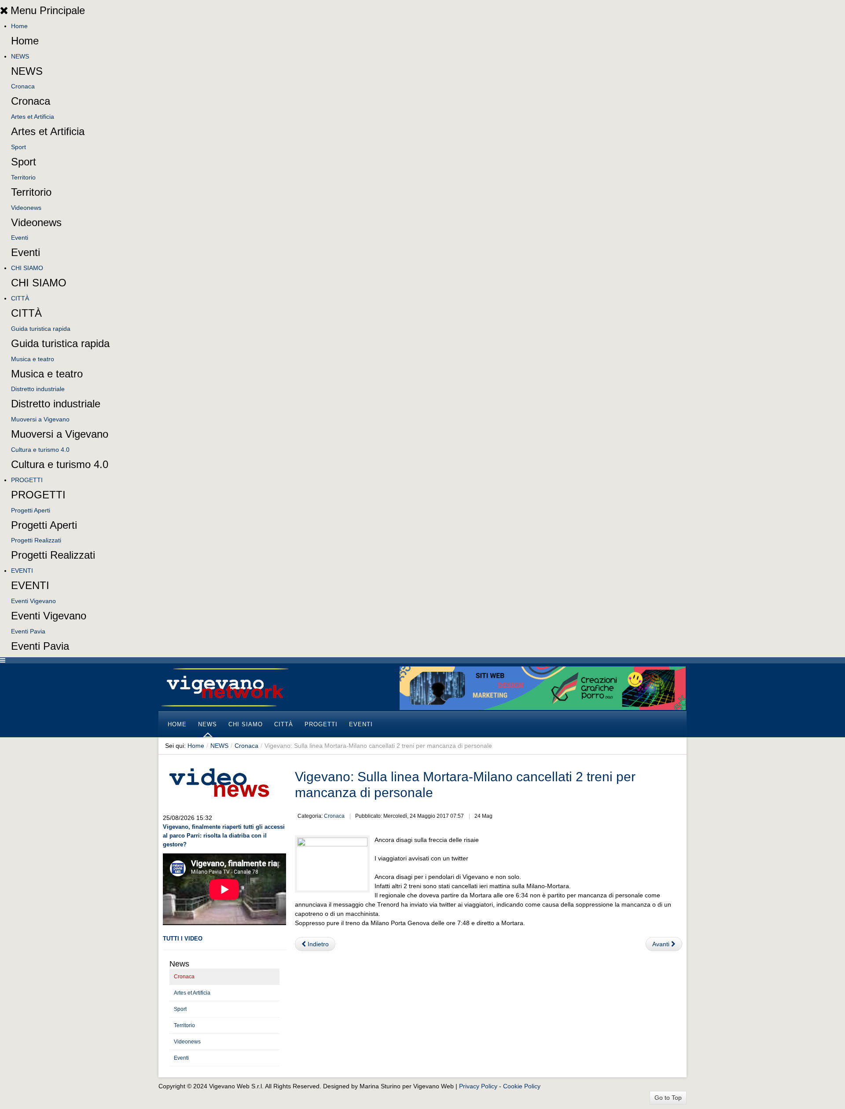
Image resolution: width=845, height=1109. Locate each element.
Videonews (26, 207)
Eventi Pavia (28, 631)
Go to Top (668, 1097)
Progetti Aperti (30, 510)
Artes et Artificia (32, 116)
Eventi (19, 237)
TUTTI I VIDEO (182, 938)
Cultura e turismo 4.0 (40, 449)
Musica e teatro (32, 358)
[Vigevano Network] (224, 687)
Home (19, 25)
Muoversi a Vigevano (40, 419)
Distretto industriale (38, 388)
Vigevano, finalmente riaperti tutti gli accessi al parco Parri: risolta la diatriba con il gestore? (224, 836)
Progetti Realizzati (36, 540)
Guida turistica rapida (40, 328)
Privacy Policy (478, 1086)
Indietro (317, 944)
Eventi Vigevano (33, 600)
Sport (18, 146)
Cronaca (23, 86)
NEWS (20, 56)
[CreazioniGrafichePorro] (543, 687)
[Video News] (219, 781)
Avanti (661, 944)
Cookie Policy (521, 1086)
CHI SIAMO (27, 267)
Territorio (23, 177)
